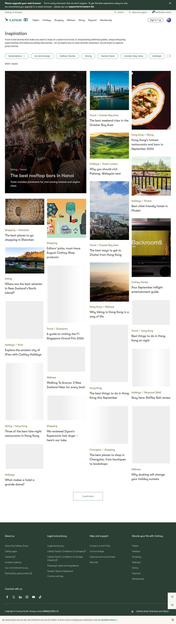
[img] (170, 3)
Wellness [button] (71, 20)
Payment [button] (92, 20)
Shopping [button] (59, 20)
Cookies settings (55, 576)
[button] (173, 620)
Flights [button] (36, 20)
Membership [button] (106, 20)
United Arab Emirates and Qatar (152, 611)
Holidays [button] (46, 20)
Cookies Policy (108, 620)
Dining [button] (82, 20)
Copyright (9, 611)
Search (121, 12)
